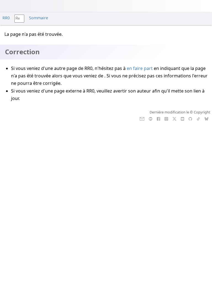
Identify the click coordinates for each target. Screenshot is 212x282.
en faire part (140, 68)
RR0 (6, 17)
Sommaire (38, 17)
